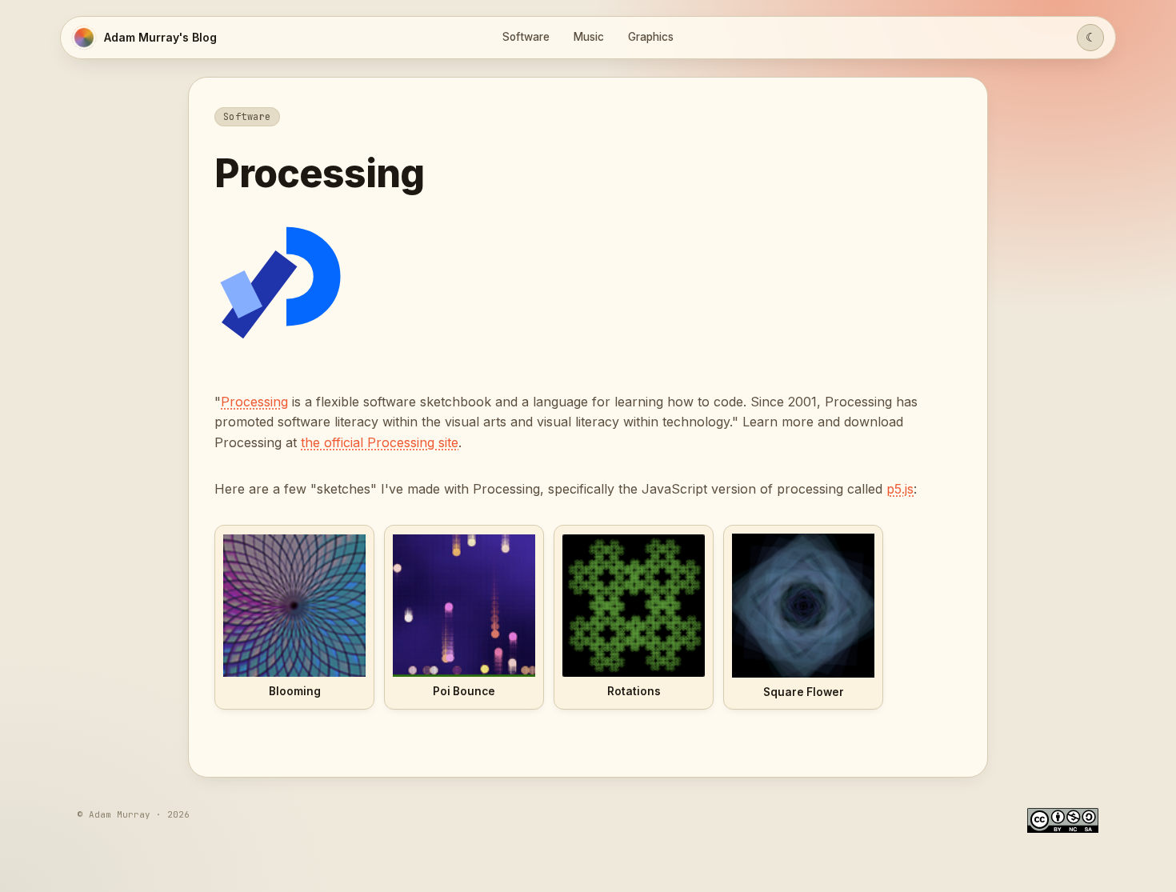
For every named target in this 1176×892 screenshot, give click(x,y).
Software (526, 36)
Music (589, 36)
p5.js (900, 489)
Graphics (651, 36)
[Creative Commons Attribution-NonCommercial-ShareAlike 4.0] (1062, 820)
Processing (254, 402)
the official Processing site (379, 442)
